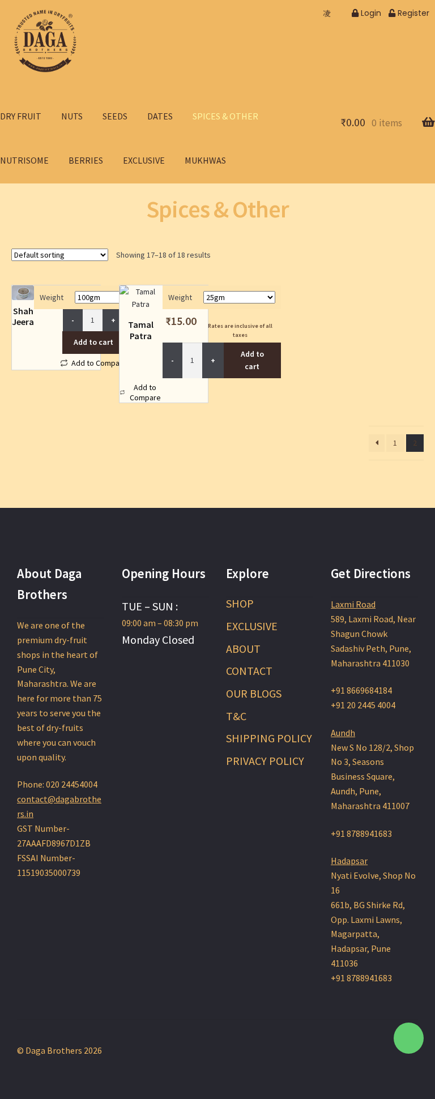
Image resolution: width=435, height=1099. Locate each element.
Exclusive (144, 160)
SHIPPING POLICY (269, 738)
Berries (86, 160)
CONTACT (249, 671)
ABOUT (243, 649)
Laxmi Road (353, 604)
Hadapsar (349, 860)
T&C (236, 716)
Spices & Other (225, 116)
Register (412, 13)
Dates (160, 116)
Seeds (115, 116)
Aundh (343, 732)
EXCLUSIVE (252, 626)
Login (370, 13)
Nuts (72, 116)
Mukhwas (205, 160)
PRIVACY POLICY (265, 761)
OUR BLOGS (254, 693)
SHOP (240, 603)
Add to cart (93, 342)
